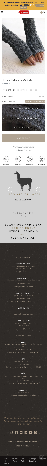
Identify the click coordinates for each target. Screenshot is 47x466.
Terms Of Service (6, 461)
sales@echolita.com (23, 272)
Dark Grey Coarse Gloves (35, 101)
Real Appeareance (23, 128)
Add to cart (23, 138)
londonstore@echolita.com (23, 396)
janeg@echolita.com (23, 286)
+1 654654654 (23, 284)
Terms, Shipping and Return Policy (23, 441)
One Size (41, 96)
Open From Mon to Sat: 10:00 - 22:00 (23, 367)
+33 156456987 (23, 381)
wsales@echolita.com (24, 314)
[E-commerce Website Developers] (41, 460)
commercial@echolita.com (23, 301)
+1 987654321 (23, 298)
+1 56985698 (23, 364)
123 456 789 (23, 326)
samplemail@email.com (23, 329)
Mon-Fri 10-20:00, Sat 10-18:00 (23, 352)
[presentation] (3, 118)
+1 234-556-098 (23, 269)
